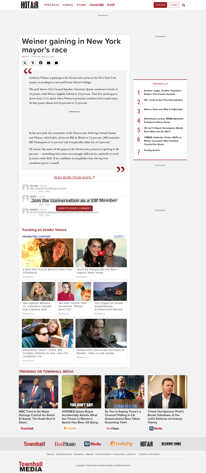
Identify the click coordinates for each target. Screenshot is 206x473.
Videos (68, 4)
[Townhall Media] (30, 466)
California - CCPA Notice (149, 454)
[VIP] (111, 5)
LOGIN (173, 4)
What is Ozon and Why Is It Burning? (163, 109)
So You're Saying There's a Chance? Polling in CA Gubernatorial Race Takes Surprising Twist (123, 417)
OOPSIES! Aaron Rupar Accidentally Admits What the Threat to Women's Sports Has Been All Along (80, 417)
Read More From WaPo (73, 177)
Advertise (89, 454)
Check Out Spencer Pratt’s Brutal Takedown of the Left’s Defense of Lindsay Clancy (166, 417)
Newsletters (79, 454)
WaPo (26, 56)
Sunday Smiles (152, 150)
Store (81, 4)
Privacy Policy (119, 454)
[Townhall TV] (97, 5)
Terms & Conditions (103, 454)
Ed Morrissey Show (64, 454)
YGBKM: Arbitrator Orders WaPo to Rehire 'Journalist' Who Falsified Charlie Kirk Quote (162, 141)
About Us (50, 454)
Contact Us (131, 454)
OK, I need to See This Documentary (163, 100)
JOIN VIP (160, 4)
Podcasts (51, 4)
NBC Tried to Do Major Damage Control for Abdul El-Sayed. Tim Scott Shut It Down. (37, 417)
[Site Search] (183, 5)
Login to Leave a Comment (74, 208)
